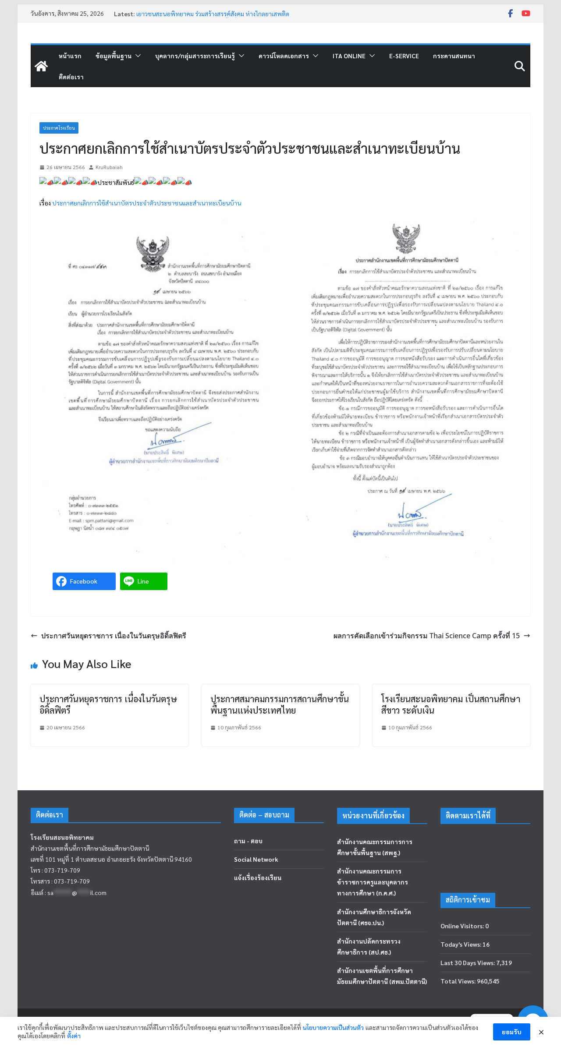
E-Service (404, 56)
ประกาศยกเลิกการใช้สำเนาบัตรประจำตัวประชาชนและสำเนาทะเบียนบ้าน (146, 203)
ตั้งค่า (74, 1036)
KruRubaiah (109, 166)
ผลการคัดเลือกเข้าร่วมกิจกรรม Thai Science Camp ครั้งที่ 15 (427, 635)
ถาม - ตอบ (248, 841)
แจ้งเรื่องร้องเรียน (257, 877)
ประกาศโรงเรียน (59, 128)
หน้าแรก (70, 56)
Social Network (256, 859)
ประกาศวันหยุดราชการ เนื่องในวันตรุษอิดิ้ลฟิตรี (113, 635)
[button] (136, 56)
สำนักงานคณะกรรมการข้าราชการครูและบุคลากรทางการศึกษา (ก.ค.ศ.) (372, 882)
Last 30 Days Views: (468, 962)
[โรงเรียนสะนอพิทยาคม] (41, 66)
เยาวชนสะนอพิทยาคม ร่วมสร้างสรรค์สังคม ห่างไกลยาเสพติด (212, 14)
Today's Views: (461, 944)
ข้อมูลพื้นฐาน (113, 56)
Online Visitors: (462, 926)
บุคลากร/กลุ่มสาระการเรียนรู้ (195, 56)
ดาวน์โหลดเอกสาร (284, 56)
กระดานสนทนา (454, 56)
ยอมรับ (512, 1032)
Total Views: (458, 981)
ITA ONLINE (349, 56)
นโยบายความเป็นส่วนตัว (333, 1027)
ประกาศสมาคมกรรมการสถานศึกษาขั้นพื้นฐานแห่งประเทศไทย (279, 704)
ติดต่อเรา (71, 77)
